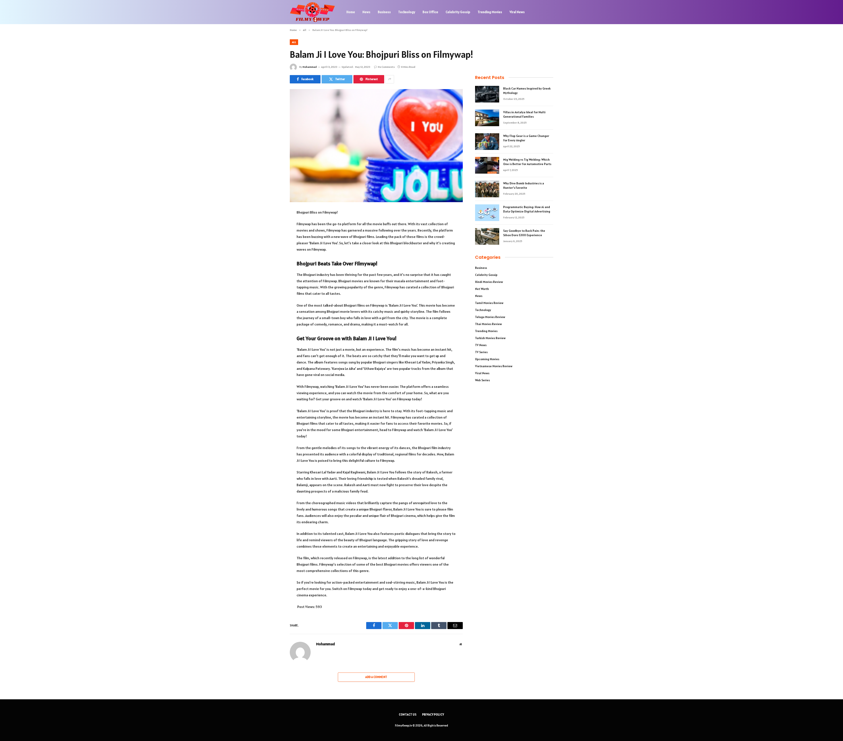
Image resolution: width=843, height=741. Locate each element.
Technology (406, 12)
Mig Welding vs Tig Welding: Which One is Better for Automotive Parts (527, 162)
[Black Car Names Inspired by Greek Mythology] (487, 94)
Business (384, 12)
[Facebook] (274, 223)
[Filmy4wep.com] (312, 12)
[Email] (274, 268)
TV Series (481, 352)
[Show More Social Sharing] (389, 79)
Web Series (482, 380)
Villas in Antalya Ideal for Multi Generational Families (524, 114)
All (294, 42)
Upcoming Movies (487, 359)
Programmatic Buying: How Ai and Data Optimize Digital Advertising (526, 209)
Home (350, 12)
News (366, 12)
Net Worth (482, 289)
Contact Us (408, 714)
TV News (480, 345)
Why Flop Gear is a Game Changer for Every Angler (526, 138)
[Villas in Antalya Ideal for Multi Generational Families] (487, 118)
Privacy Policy (433, 714)
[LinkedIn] (274, 246)
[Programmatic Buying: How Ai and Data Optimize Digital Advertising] (487, 212)
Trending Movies (490, 12)
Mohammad (310, 66)
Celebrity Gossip (458, 12)
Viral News (517, 12)
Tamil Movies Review (489, 303)
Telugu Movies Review (490, 317)
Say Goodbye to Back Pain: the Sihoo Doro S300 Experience (524, 233)
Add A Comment (376, 677)
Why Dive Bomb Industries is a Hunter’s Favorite (523, 185)
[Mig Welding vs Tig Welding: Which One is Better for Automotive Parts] (487, 165)
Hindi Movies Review (489, 282)
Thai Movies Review (488, 324)
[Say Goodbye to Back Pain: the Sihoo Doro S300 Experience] (487, 236)
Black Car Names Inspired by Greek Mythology (527, 90)
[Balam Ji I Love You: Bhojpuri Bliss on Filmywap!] (376, 145)
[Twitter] (274, 234)
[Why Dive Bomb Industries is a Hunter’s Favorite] (487, 189)
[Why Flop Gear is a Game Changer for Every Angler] (487, 141)
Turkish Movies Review (490, 338)
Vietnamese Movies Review (493, 366)
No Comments (386, 66)
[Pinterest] (274, 257)
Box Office (430, 12)
